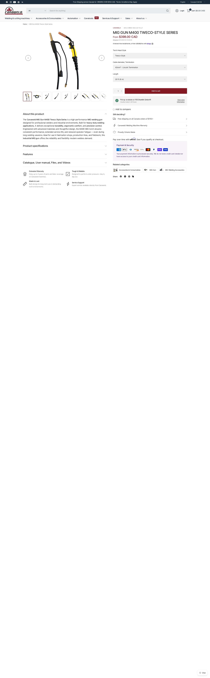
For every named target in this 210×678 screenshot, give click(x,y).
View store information (181, 101)
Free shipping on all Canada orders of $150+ (135, 119)
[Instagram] (11, 2)
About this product (33, 114)
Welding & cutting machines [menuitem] (17, 18)
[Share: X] (125, 176)
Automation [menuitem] (72, 18)
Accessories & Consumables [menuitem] (48, 18)
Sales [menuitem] (127, 18)
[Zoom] (102, 31)
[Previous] (28, 58)
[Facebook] (7, 2)
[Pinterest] (18, 2)
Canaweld (117, 28)
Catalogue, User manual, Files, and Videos (46, 162)
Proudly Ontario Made (126, 132)
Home (25, 24)
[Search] (167, 10)
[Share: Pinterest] (129, 176)
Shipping (115, 40)
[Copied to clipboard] (133, 176)
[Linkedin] (22, 2)
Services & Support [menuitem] (110, 18)
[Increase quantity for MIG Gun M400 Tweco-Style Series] (121, 91)
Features (28, 154)
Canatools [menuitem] (88, 18)
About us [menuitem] (140, 18)
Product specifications (35, 145)
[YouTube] (15, 2)
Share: (115, 176)
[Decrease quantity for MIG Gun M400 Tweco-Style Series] (115, 91)
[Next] (101, 58)
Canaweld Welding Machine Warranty (132, 125)
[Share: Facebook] (120, 176)
